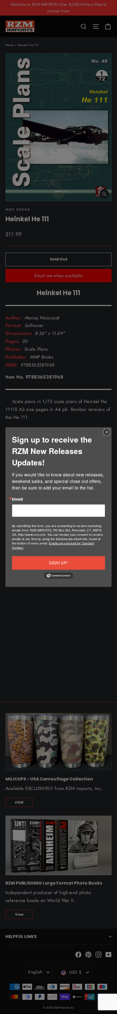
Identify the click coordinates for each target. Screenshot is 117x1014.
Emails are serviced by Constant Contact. (53, 545)
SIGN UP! (58, 563)
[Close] (106, 432)
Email (17, 499)
